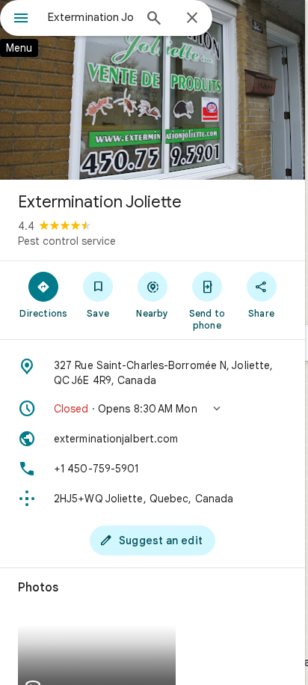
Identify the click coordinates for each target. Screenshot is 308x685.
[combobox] (90, 17)
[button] (152, 409)
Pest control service (67, 241)
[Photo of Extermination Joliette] (152, 90)
